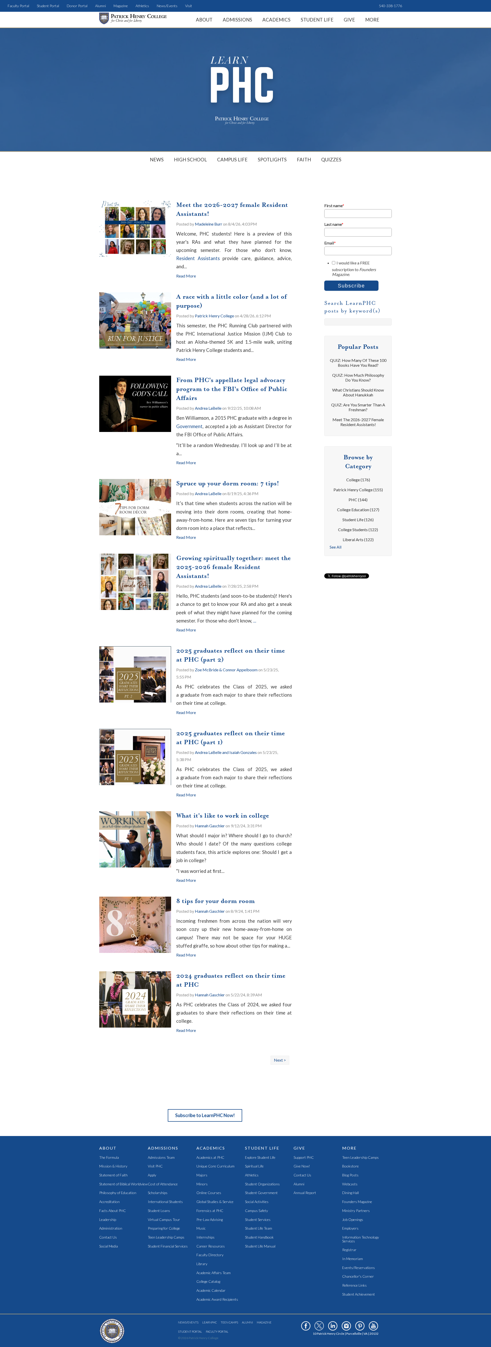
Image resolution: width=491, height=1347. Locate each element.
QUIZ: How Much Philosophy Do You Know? (358, 377)
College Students (358, 529)
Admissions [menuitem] (237, 20)
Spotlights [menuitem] (272, 159)
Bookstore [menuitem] (350, 1166)
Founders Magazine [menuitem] (357, 1202)
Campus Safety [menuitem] (256, 1211)
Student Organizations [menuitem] (262, 1184)
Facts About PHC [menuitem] (112, 1211)
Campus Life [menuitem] (232, 159)
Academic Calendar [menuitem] (211, 1291)
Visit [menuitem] (188, 6)
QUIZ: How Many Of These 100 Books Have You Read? (358, 363)
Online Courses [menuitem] (208, 1193)
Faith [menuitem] (304, 159)
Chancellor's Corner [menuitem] (358, 1276)
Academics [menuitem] (276, 20)
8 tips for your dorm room (215, 901)
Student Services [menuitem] (258, 1220)
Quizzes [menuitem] (331, 159)
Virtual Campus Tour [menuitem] (164, 1220)
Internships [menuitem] (205, 1237)
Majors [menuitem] (201, 1175)
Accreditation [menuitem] (109, 1202)
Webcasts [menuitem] (350, 1184)
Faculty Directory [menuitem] (210, 1255)
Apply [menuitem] (152, 1175)
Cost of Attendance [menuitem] (163, 1184)
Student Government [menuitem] (261, 1193)
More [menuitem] (372, 20)
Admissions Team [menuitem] (161, 1158)
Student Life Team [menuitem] (258, 1228)
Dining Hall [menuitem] (350, 1193)
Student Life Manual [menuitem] (260, 1246)
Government (189, 426)
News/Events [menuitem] (167, 6)
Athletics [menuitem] (142, 6)
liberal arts (358, 539)
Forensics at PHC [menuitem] (209, 1211)
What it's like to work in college (222, 815)
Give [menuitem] (349, 20)
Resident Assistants (198, 258)
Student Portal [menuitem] (48, 6)
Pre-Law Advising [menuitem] (209, 1220)
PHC (358, 499)
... (254, 621)
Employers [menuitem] (350, 1228)
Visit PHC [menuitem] (155, 1166)
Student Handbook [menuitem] (259, 1237)
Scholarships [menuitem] (158, 1193)
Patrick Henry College (214, 315)
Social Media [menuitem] (108, 1246)
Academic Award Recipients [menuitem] (217, 1299)
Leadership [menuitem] (107, 1220)
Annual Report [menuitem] (305, 1193)
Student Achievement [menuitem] (358, 1294)
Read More (186, 275)
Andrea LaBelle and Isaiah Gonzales (226, 752)
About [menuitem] (204, 20)
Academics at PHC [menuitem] (210, 1158)
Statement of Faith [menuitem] (113, 1175)
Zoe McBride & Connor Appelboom (226, 669)
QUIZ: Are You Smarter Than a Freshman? (358, 407)
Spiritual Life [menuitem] (254, 1166)
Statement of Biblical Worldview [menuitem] (123, 1184)
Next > (280, 1059)
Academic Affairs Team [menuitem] (213, 1273)
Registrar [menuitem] (349, 1250)
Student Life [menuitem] (317, 20)
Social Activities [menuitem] (257, 1202)
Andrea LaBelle (208, 408)
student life (358, 519)
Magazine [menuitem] (121, 6)
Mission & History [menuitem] (113, 1166)
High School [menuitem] (190, 159)
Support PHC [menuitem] (304, 1158)
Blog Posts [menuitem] (350, 1175)
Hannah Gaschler (210, 825)
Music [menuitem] (201, 1228)
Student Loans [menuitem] (159, 1211)
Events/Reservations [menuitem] (358, 1268)
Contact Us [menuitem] (108, 1237)
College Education (358, 509)
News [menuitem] (157, 159)
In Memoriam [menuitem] (352, 1259)
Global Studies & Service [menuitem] (214, 1202)
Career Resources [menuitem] (210, 1246)
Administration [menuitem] (110, 1228)
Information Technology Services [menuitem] (360, 1239)
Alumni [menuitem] (100, 6)
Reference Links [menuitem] (354, 1285)
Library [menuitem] (201, 1264)
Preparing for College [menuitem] (164, 1228)
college (358, 479)
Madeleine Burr (208, 223)
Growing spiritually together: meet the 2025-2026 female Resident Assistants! (233, 567)
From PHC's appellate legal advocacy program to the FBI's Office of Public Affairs (231, 389)
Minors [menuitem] (202, 1184)
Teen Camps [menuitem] (229, 1322)
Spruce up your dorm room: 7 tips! (227, 483)
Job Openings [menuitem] (352, 1220)
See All (335, 546)
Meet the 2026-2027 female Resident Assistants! (358, 422)
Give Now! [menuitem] (302, 1166)
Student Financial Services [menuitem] (168, 1246)
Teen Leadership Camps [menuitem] (166, 1237)
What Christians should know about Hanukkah (358, 392)
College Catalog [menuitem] (208, 1282)
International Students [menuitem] (165, 1202)
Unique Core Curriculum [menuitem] (215, 1166)
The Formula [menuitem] (109, 1158)
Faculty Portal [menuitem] (18, 6)
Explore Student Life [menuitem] (260, 1158)
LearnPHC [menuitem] (209, 1322)
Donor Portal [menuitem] (77, 6)
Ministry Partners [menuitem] (356, 1211)
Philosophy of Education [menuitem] (117, 1193)
